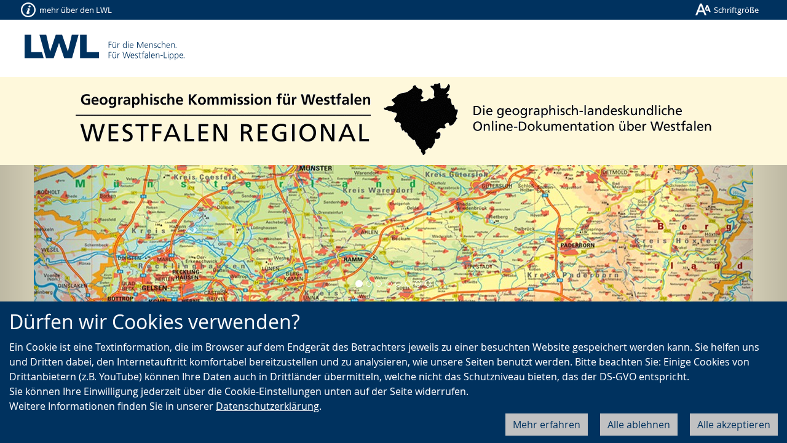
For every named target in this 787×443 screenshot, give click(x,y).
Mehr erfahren (546, 424)
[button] (59, 238)
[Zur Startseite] (394, 119)
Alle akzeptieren (733, 424)
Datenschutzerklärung (267, 406)
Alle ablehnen (638, 424)
